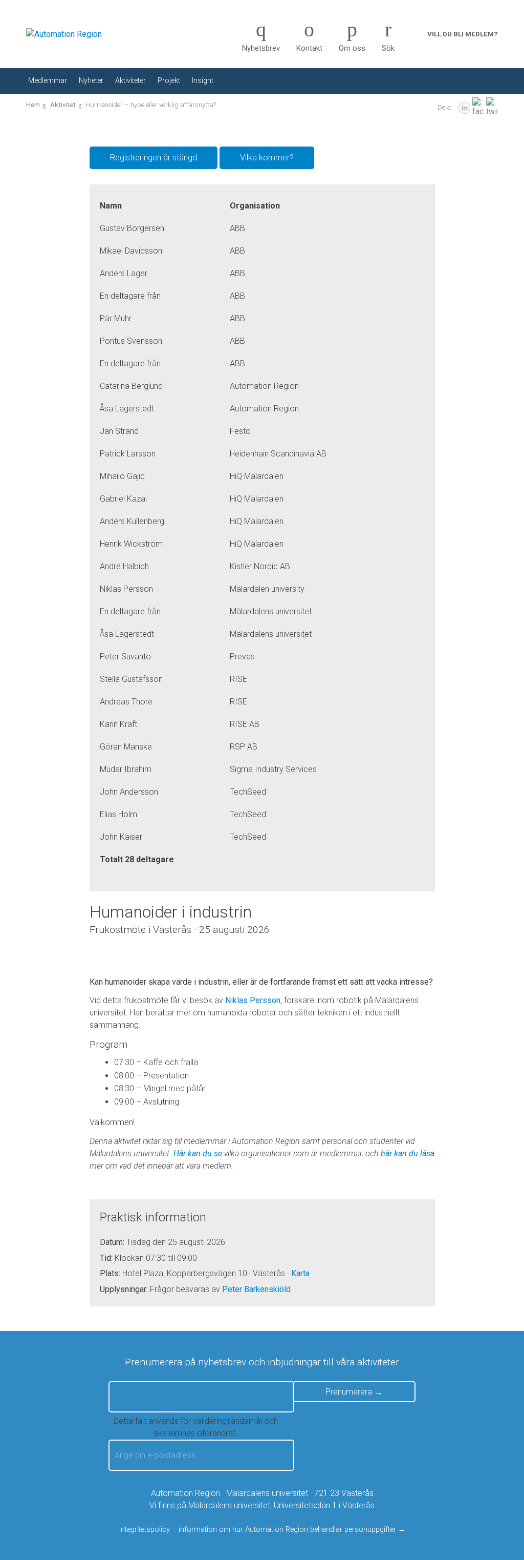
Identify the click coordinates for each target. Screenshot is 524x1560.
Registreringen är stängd (153, 157)
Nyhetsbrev (261, 48)
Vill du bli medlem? (462, 34)
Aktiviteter (130, 80)
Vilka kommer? (267, 157)
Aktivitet (63, 105)
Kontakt (309, 48)
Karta (300, 1273)
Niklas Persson (252, 1000)
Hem (33, 105)
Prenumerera (348, 1392)
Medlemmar (47, 80)
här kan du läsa (407, 1153)
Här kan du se (197, 1153)
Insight (202, 80)
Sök (388, 48)
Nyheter (91, 80)
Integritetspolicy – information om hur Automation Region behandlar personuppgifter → (262, 1529)
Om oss (352, 48)
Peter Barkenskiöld (256, 1289)
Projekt (169, 80)
